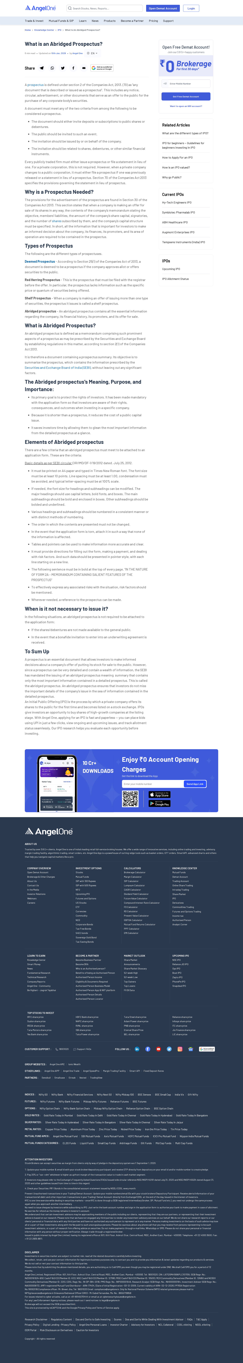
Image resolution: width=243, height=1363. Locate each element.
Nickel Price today (131, 1129)
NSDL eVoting (202, 1324)
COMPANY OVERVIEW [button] (39, 868)
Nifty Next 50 (104, 1094)
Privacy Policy (85, 1307)
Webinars (32, 898)
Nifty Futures (47, 1101)
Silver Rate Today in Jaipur (168, 1122)
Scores (118, 1319)
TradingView (96, 1077)
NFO (78, 889)
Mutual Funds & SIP (61, 20)
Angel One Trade (71, 1070)
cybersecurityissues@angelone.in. (119, 1296)
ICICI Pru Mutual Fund (164, 1136)
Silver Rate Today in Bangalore (99, 1122)
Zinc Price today (108, 1129)
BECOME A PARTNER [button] (87, 955)
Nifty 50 (43, 1094)
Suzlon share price (36, 1021)
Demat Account (180, 876)
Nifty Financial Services (80, 1094)
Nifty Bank (57, 1094)
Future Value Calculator (135, 898)
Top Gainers (130, 981)
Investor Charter (119, 1324)
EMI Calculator (131, 933)
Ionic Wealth (74, 1064)
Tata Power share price (87, 1034)
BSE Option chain (163, 1108)
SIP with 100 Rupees (86, 881)
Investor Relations (36, 894)
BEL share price (132, 1034)
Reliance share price (182, 1017)
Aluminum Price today (83, 1129)
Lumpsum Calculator (134, 885)
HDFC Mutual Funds (138, 1136)
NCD (78, 920)
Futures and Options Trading (186, 911)
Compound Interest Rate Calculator (142, 902)
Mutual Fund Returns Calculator (139, 924)
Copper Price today (56, 1129)
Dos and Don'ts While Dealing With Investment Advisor (154, 1319)
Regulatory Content (61, 1319)
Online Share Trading (182, 885)
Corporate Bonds (84, 924)
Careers (31, 902)
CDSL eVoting (184, 1324)
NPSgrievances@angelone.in (39, 1293)
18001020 (64, 1049)
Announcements (132, 964)
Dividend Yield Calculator (136, 894)
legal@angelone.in (111, 1300)
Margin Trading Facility (114, 1070)
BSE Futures (139, 1101)
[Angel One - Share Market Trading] (41, 8)
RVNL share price (84, 1025)
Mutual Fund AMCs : (37, 1136)
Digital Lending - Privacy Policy (59, 1324)
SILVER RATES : (33, 1122)
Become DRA (82, 964)
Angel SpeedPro (91, 1070)
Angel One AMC (57, 1064)
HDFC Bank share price (87, 1017)
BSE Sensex (144, 1094)
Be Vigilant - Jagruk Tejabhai (41, 990)
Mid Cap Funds (163, 1143)
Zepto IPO (177, 977)
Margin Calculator (133, 876)
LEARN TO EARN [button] (36, 955)
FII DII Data (129, 990)
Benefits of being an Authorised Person (95, 972)
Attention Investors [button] (38, 1159)
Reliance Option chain (138, 1108)
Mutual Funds (82, 876)
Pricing (153, 20)
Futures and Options (86, 898)
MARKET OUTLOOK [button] (134, 955)
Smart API (134, 1070)
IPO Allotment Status (175, 279)
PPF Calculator (131, 928)
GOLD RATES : (32, 1115)
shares (56, 221)
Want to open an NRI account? (186, 106)
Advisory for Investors (143, 1324)
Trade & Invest (34, 20)
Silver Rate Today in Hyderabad (62, 1122)
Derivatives (178, 902)
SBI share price (83, 1030)
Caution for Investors (87, 1330)
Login (191, 8)
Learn (82, 20)
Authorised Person (181, 920)
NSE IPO (176, 959)
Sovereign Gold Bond (86, 937)
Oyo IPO (176, 968)
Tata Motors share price (39, 1030)
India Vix (179, 1094)
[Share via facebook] (73, 68)
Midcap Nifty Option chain (108, 1108)
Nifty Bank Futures (69, 1101)
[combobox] (92, 53)
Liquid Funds (87, 1143)
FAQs (190, 1319)
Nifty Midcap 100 (125, 1094)
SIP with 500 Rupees (86, 885)
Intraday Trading (180, 889)
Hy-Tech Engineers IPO (176, 202)
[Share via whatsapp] (52, 68)
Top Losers (129, 985)
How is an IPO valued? (176, 167)
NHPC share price (84, 1021)
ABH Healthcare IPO (175, 222)
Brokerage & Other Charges (41, 876)
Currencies (81, 911)
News (95, 20)
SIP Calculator (131, 881)
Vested (82, 1077)
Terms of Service (104, 1307)
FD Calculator (131, 907)
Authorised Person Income (89, 977)
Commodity (81, 915)
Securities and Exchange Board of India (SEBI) (58, 367)
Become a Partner (132, 20)
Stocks (79, 872)
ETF (78, 907)
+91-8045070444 (79, 1296)
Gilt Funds (146, 1143)
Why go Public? (172, 177)
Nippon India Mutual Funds (194, 1136)
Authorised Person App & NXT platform (95, 990)
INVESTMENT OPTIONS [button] (88, 868)
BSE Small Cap (163, 1094)
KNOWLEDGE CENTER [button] (184, 868)
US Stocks (81, 902)
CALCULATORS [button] (132, 868)
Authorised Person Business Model (93, 985)
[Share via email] (84, 68)
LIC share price (179, 1034)
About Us (32, 881)
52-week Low (131, 977)
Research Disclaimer (36, 1319)
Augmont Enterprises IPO (178, 232)
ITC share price (179, 1025)
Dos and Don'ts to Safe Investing (92, 1319)
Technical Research (36, 977)
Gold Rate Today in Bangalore (192, 1115)
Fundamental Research (38, 972)
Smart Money (33, 964)
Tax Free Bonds (83, 928)
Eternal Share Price (133, 1030)
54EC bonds (82, 933)
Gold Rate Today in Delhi (90, 1115)
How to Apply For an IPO (177, 157)
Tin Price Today (179, 1129)
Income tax (177, 915)
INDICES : (30, 1094)
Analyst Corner (179, 924)
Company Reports (36, 981)
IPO (174, 898)
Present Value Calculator (136, 915)
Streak (72, 1077)
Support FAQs (84, 1049)
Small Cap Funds (107, 1143)
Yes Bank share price (37, 1034)
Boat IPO (176, 972)
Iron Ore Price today (156, 1129)
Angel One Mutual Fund (65, 1136)
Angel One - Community (38, 985)
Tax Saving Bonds (85, 941)
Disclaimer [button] (32, 1252)
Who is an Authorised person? (90, 968)
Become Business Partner (88, 959)
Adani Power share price (136, 1021)
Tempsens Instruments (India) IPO (183, 242)
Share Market (179, 894)
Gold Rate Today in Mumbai (58, 1115)
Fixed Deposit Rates (154, 1070)
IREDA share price (36, 1025)
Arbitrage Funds (128, 1143)
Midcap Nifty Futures (94, 1101)
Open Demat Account (163, 8)
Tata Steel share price (135, 1017)
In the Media (33, 889)
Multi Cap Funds (184, 1143)
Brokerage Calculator (134, 872)
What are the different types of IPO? (185, 133)
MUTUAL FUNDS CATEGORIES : (42, 1142)
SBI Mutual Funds (90, 1136)
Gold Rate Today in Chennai (121, 1115)
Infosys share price (181, 1021)
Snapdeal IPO (179, 985)
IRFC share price (35, 1017)
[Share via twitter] (63, 68)
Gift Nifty (193, 1094)
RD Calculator (131, 911)
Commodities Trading (183, 907)
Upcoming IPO (171, 269)
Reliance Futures (119, 1101)
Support (168, 20)
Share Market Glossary (135, 968)
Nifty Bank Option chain (77, 1108)
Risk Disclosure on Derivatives (56, 1330)
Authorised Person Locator (89, 998)
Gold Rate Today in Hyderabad (156, 1115)
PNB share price (132, 1025)
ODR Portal (30, 1330)
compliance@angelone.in (106, 1289)
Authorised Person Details (89, 994)
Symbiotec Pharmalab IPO (178, 212)
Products (110, 20)
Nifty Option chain (50, 1108)
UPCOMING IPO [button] (180, 955)
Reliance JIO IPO (180, 964)
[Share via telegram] (41, 68)
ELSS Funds (69, 1143)
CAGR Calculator (132, 889)
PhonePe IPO (178, 981)
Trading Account (180, 881)
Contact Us (33, 885)
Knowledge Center (36, 959)
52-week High (131, 972)
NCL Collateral (165, 1324)
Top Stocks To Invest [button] (40, 1012)
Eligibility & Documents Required (92, 981)
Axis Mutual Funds (114, 1136)
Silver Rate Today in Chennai (135, 1122)
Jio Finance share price (183, 1030)
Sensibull (46, 1077)
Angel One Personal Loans (93, 1324)
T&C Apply (201, 1319)
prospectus (35, 85)
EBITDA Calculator (133, 920)
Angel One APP (51, 1070)
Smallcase (59, 1077)
